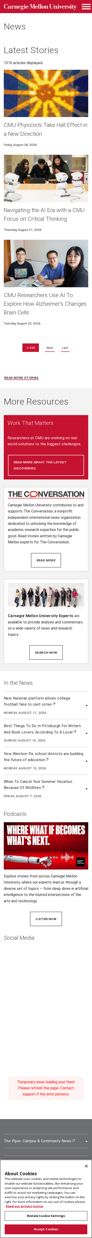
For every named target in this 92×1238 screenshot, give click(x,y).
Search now (49, 652)
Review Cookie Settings (46, 1216)
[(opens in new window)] (46, 494)
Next (49, 348)
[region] (46, 1199)
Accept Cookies (46, 1229)
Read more (49, 560)
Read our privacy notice (24, 1206)
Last (65, 348)
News (15, 26)
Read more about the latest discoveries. (46, 465)
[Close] (86, 1166)
